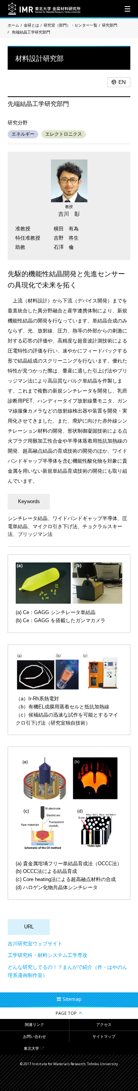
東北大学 (31, 1048)
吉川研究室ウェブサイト (35, 944)
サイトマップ (103, 1036)
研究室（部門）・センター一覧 (70, 25)
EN (122, 82)
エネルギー (23, 134)
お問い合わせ (34, 1036)
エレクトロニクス (63, 134)
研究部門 (109, 25)
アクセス (104, 1024)
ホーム (13, 25)
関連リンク (34, 1024)
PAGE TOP (66, 1013)
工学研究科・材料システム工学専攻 (47, 955)
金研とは (31, 25)
